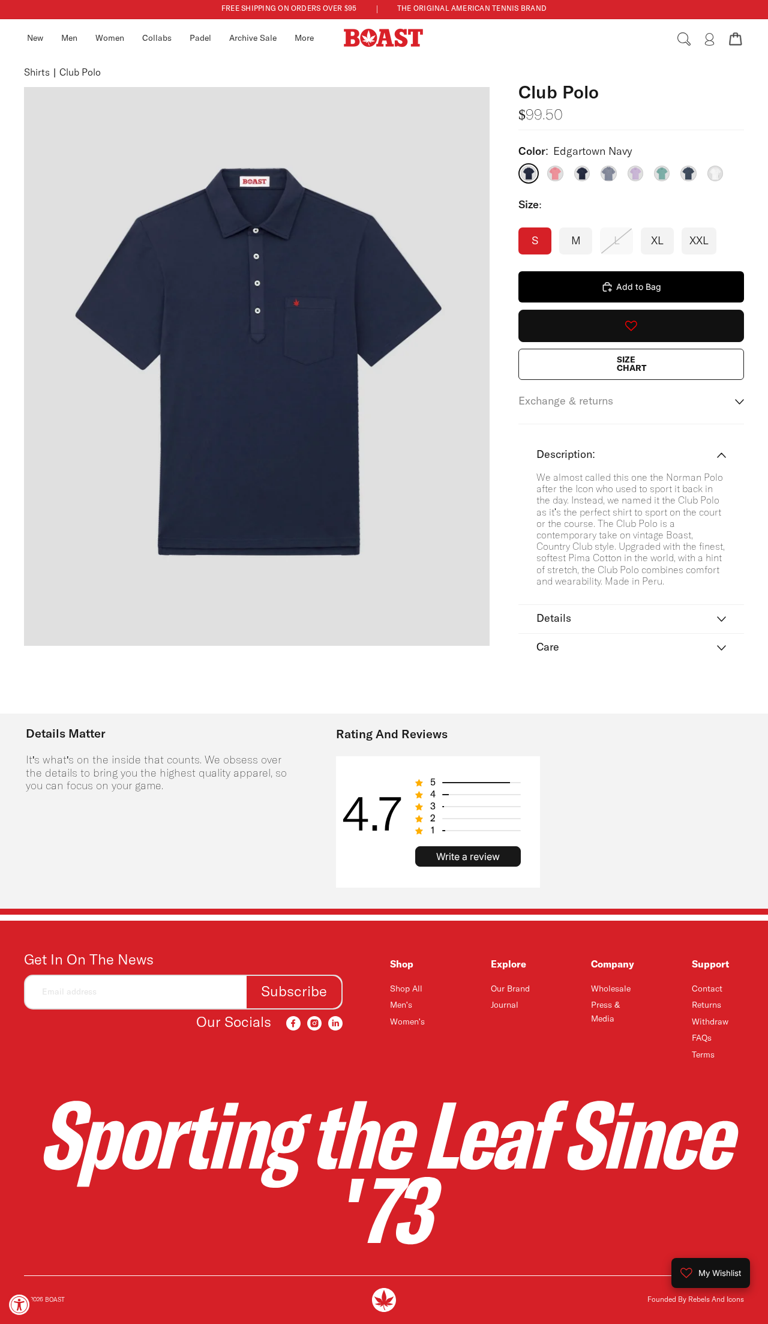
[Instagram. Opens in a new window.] (314, 1023)
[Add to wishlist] (631, 326)
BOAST (55, 1300)
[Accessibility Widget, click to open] (19, 1304)
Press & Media (605, 1012)
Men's (401, 1005)
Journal (504, 1005)
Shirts (37, 72)
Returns (706, 1005)
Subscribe (294, 992)
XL (657, 241)
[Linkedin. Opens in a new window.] (335, 1023)
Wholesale (611, 989)
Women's (407, 1022)
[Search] (684, 39)
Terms (703, 1055)
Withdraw (710, 1022)
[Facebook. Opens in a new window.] (293, 1023)
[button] (468, 783)
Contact (707, 989)
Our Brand (510, 989)
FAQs (702, 1038)
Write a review (468, 856)
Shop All (406, 989)
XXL (699, 241)
